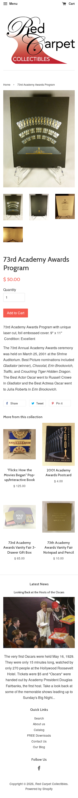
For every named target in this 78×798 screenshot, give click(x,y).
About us (39, 724)
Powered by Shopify (39, 789)
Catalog (39, 730)
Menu (13, 3)
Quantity (9, 289)
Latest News (39, 584)
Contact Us (39, 741)
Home (6, 84)
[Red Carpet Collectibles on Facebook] (39, 769)
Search (39, 718)
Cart (71, 3)
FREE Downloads (39, 735)
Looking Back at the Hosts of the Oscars (39, 592)
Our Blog (39, 747)
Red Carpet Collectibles (51, 784)
